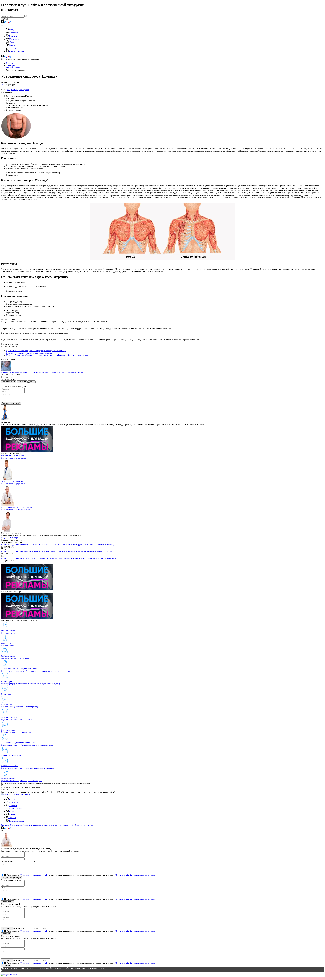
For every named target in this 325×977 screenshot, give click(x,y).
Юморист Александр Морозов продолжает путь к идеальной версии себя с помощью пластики (47, 355)
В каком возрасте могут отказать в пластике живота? (29, 353)
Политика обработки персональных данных (29, 825)
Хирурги (13, 36)
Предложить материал (10, 538)
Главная (9, 63)
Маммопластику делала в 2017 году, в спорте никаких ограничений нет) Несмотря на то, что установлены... (70, 558)
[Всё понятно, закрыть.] (162, 970)
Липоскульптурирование (12, 544)
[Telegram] (10, 22)
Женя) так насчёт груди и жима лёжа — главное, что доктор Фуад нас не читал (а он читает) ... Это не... (68, 551)
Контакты (5, 825)
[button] (162, 323)
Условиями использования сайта (34, 875)
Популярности (7, 382)
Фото (11, 42)
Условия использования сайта (62, 825)
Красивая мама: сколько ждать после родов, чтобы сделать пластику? (36, 350)
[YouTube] (8, 22)
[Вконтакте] (5, 22)
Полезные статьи (16, 51)
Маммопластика (13, 68)
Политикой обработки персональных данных (135, 875)
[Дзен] (2, 22)
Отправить (6, 934)
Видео (12, 45)
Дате (30, 382)
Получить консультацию (11, 878)
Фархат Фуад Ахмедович (18, 89)
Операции (13, 33)
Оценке (21, 382)
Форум (12, 30)
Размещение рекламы (84, 825)
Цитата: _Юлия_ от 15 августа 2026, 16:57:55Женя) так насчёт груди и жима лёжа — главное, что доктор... (69, 544)
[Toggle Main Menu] (2, 25)
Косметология (15, 39)
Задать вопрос (7, 902)
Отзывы (12, 48)
